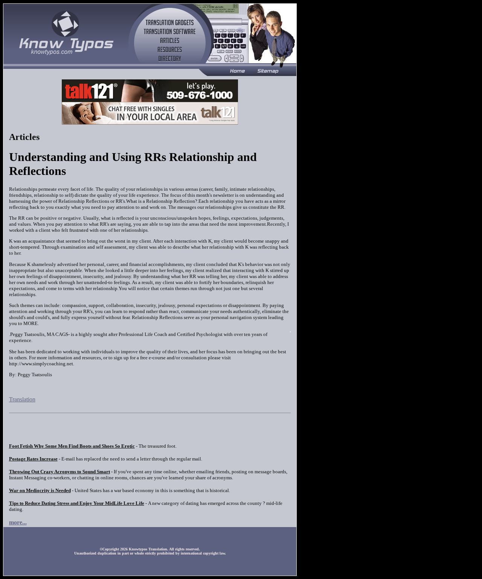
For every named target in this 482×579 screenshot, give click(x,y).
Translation (22, 399)
